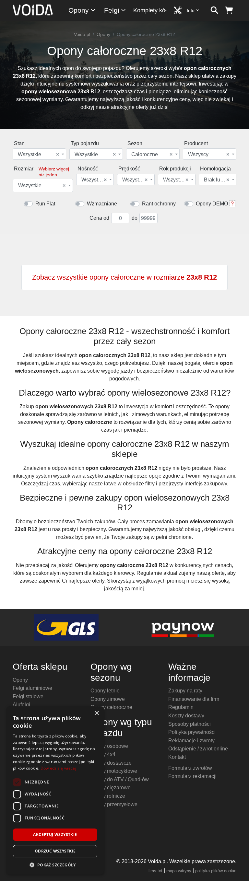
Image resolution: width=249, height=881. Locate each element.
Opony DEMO (212, 203)
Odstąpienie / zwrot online (198, 748)
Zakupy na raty (185, 690)
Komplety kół (150, 10)
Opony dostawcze (111, 763)
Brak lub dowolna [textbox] (217, 179)
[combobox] (39, 154)
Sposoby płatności (189, 724)
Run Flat (45, 203)
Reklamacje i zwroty (191, 740)
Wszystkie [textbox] (38, 154)
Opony (78, 10)
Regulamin (181, 707)
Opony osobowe (109, 746)
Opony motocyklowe (113, 771)
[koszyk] (229, 10)
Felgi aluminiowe (32, 688)
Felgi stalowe (28, 696)
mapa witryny (178, 870)
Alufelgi (21, 704)
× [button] (96, 713)
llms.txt (155, 870)
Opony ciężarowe (110, 787)
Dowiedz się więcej (58, 768)
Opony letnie (105, 690)
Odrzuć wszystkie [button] (55, 851)
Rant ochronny (159, 203)
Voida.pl (82, 34)
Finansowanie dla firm (193, 699)
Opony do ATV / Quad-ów (119, 779)
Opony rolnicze (107, 796)
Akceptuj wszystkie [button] (55, 834)
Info (191, 10)
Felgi (111, 10)
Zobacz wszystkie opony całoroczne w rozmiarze (124, 277)
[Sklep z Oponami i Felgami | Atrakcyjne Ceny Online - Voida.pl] (35, 10)
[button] (55, 865)
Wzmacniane (102, 203)
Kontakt (177, 757)
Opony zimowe (107, 699)
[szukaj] (214, 10)
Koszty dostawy (186, 715)
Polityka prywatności (192, 732)
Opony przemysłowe (113, 804)
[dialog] (55, 790)
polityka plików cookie (215, 870)
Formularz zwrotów (190, 768)
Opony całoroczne (111, 707)
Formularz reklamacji (192, 776)
